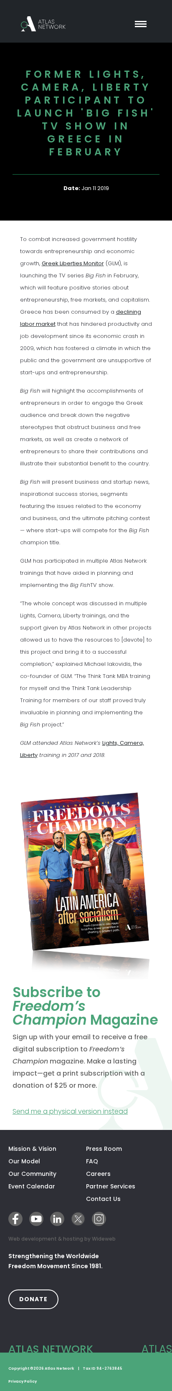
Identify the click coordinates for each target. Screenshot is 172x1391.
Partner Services (125, 1186)
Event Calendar (31, 1186)
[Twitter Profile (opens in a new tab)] (78, 1219)
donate (38, 1299)
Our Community (32, 1174)
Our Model (24, 1161)
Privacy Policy (22, 1381)
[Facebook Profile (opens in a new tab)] (15, 1219)
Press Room (104, 1149)
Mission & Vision (32, 1149)
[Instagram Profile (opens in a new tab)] (99, 1219)
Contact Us (103, 1199)
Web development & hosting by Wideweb (62, 1238)
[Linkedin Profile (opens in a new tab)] (57, 1219)
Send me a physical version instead (86, 1111)
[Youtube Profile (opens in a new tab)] (36, 1219)
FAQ (92, 1161)
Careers (98, 1174)
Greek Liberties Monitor (73, 263)
